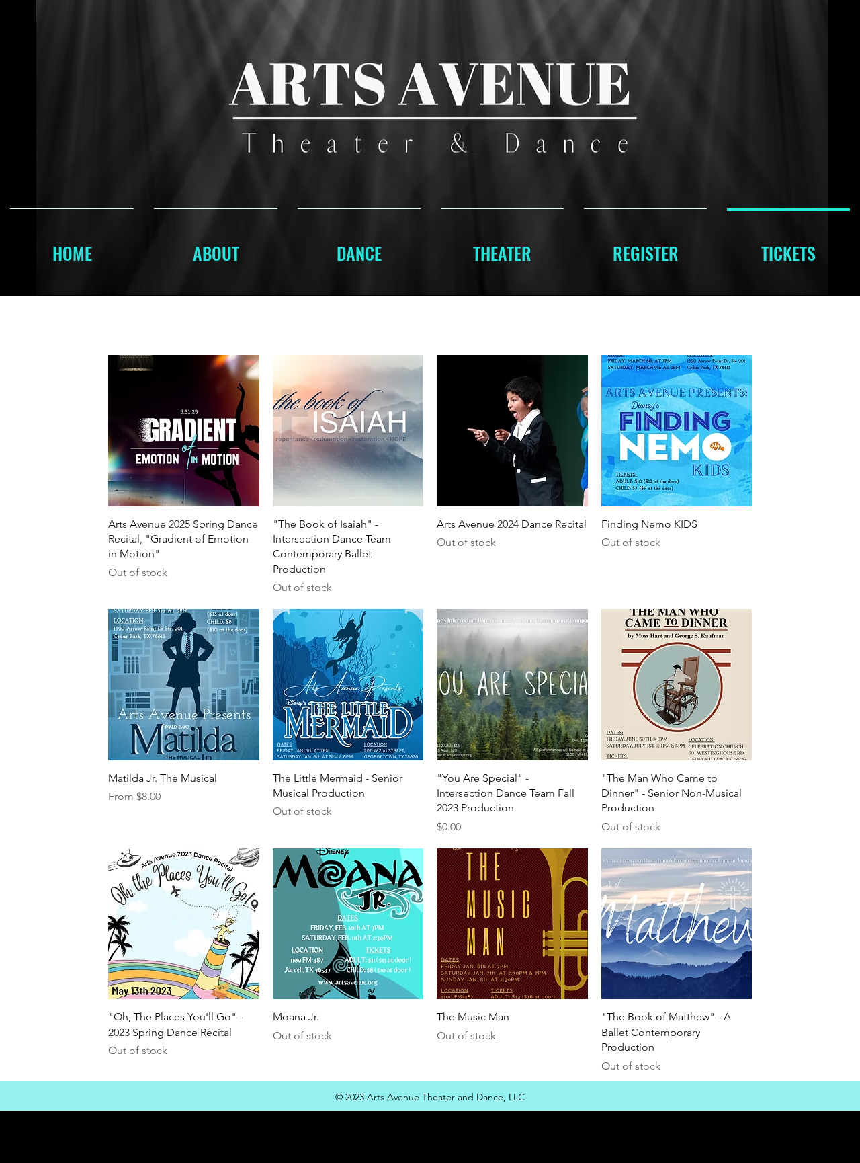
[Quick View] (183, 430)
